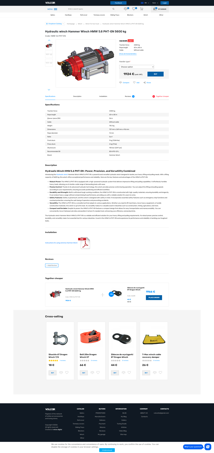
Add (138, 83)
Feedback (118, 3)
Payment (102, 424)
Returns (102, 427)
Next (46, 89)
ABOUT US (144, 413)
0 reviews (94, 360)
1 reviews (63, 360)
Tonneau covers (99, 15)
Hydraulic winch (62, 174)
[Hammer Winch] (126, 41)
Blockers (81, 431)
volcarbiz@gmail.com (161, 413)
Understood (107, 450)
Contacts (144, 417)
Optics (52, 15)
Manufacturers (100, 417)
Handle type (124, 61)
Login (165, 3)
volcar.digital (57, 429)
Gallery (124, 420)
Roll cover (83, 15)
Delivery (102, 420)
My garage (162, 9)
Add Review (52, 265)
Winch (82, 434)
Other (82, 438)
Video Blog (123, 431)
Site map (123, 434)
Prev (46, 39)
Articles (124, 427)
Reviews (102, 431)
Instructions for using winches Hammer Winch (61, 243)
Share (149, 83)
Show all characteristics (127, 54)
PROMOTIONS (100, 413)
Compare (126, 83)
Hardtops (68, 15)
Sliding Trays (114, 15)
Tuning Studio (122, 424)
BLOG (124, 413)
